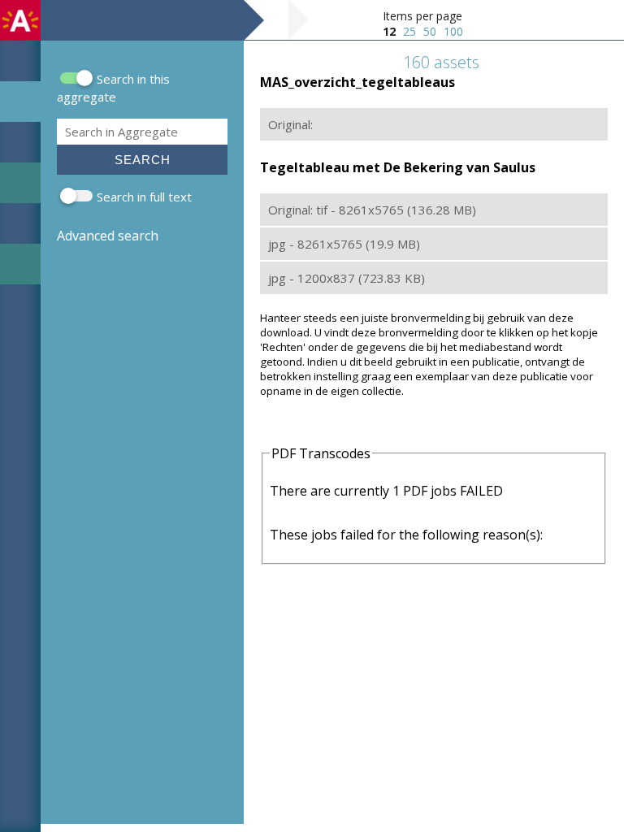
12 (389, 31)
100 (453, 31)
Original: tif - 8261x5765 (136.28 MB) (372, 210)
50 (429, 31)
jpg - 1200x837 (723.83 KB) (346, 278)
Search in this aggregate (113, 88)
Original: (290, 124)
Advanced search (107, 236)
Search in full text (144, 196)
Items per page (422, 16)
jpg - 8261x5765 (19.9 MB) (344, 244)
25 (409, 31)
